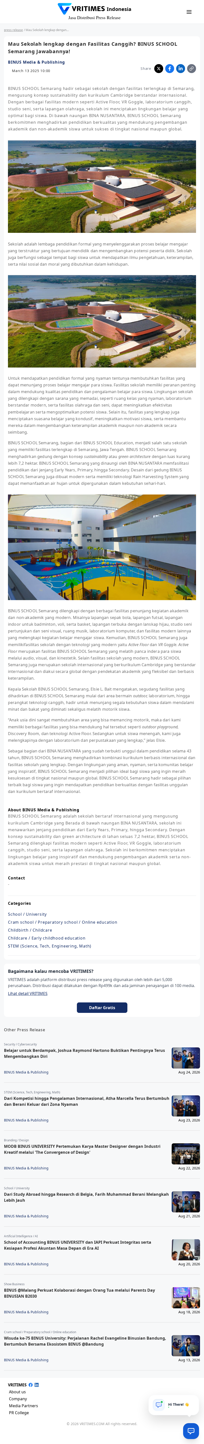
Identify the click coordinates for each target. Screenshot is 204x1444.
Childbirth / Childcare (30, 930)
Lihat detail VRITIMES (28, 993)
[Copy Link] (191, 68)
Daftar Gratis (102, 1007)
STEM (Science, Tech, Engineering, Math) (49, 946)
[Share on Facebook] (169, 68)
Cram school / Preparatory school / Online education (62, 922)
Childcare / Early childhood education (47, 938)
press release (13, 30)
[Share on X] (158, 68)
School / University (27, 914)
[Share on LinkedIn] (180, 68)
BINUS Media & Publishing (36, 62)
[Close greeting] (193, 1400)
